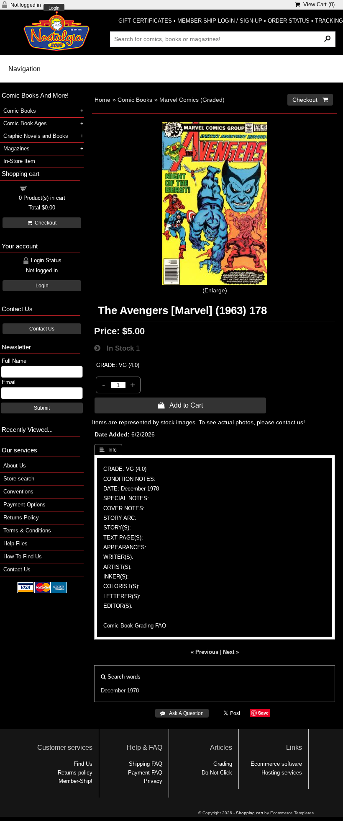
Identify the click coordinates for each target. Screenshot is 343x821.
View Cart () (317, 4)
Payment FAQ (145, 772)
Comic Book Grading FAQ (134, 625)
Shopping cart (47, 188)
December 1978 (120, 690)
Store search (18, 478)
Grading (222, 764)
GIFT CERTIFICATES (145, 21)
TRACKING (329, 21)
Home (102, 99)
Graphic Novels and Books (35, 136)
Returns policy (75, 772)
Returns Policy (21, 517)
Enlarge (215, 290)
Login (54, 8)
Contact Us (41, 328)
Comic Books (135, 99)
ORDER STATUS (289, 21)
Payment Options (24, 504)
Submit (42, 407)
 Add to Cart (180, 405)
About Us (14, 465)
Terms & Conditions (27, 530)
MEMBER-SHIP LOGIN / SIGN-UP (219, 21)
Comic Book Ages (25, 123)
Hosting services (281, 772)
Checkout (44, 222)
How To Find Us (22, 556)
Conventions (18, 491)
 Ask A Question (182, 713)
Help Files (15, 543)
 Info (108, 449)
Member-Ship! (75, 781)
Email (8, 382)
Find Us (83, 764)
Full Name (14, 361)
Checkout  (310, 100)
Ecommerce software (276, 764)
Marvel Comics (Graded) (192, 99)
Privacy (153, 781)
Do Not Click (217, 772)
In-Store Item (19, 161)
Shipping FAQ (145, 764)
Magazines (16, 148)
